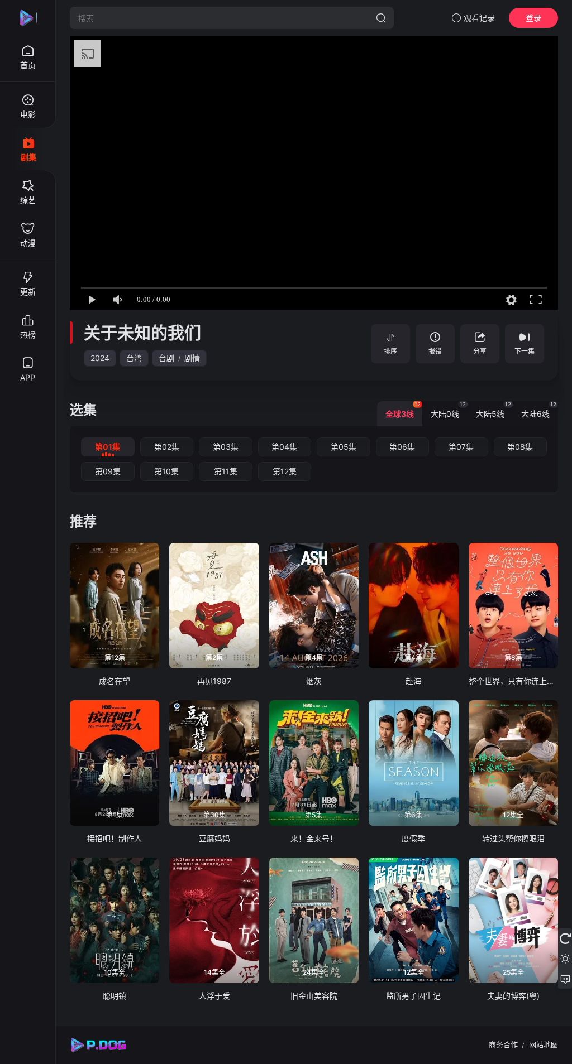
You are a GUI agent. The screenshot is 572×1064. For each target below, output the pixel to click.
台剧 (166, 358)
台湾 (134, 358)
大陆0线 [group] (448, 409)
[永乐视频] (28, 18)
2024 (99, 358)
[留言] (565, 979)
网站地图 (543, 1044)
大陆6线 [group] (538, 409)
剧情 (192, 358)
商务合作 (503, 1044)
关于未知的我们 (142, 332)
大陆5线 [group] (493, 409)
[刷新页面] (565, 938)
